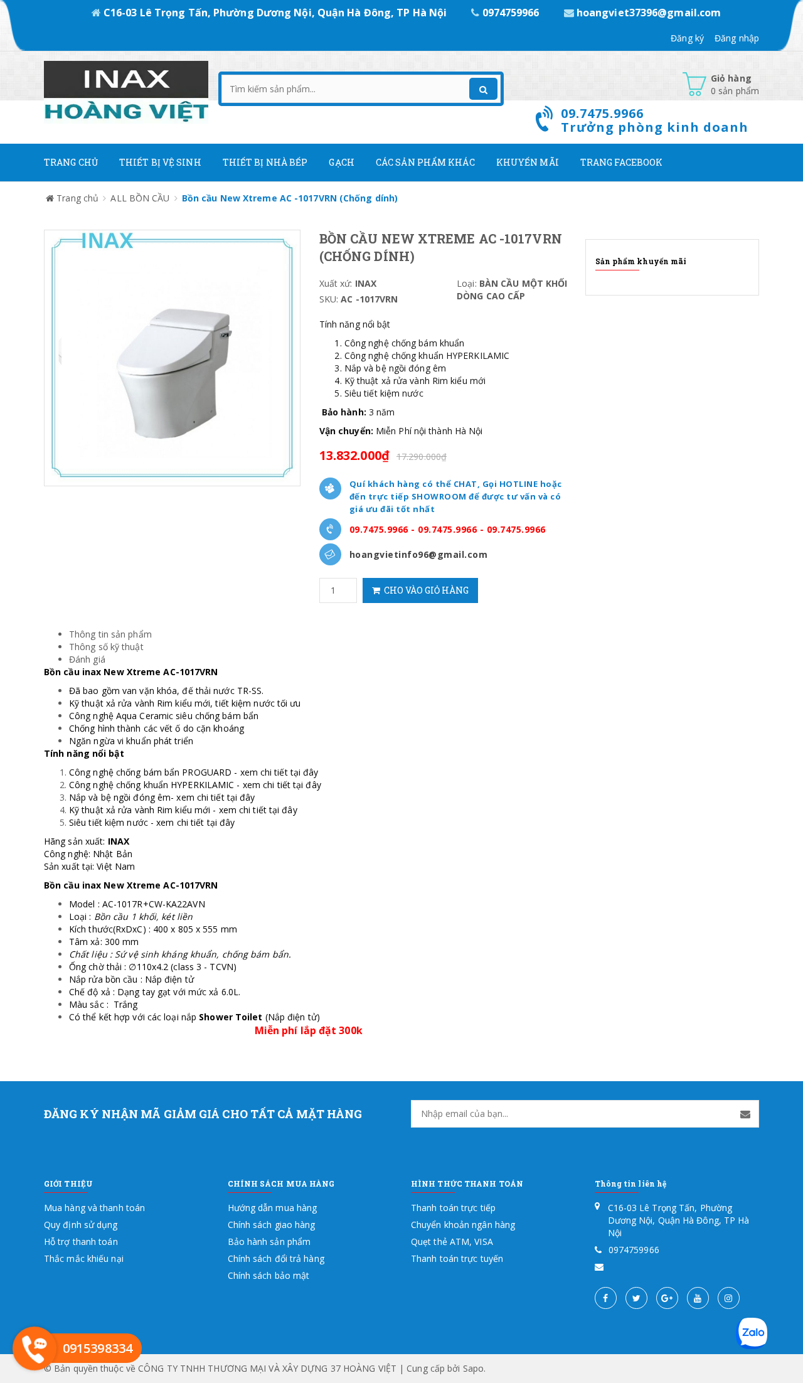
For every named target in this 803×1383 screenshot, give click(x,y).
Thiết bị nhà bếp (265, 162)
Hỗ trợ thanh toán (81, 1241)
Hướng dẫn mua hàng (272, 1208)
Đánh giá (87, 659)
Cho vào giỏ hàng (424, 590)
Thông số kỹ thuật (106, 647)
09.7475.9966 (378, 529)
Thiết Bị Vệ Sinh (160, 162)
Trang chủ (71, 162)
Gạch (341, 162)
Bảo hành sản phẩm (269, 1241)
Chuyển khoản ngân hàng (463, 1225)
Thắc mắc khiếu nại (84, 1258)
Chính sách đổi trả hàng (276, 1258)
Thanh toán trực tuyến (457, 1258)
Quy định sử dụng (81, 1225)
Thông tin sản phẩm (110, 634)
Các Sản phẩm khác (425, 162)
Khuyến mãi (527, 162)
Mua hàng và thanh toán (94, 1208)
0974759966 (510, 12)
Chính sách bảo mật (269, 1275)
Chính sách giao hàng (272, 1225)
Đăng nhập (737, 38)
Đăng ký (687, 38)
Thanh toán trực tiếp (453, 1208)
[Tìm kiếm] (483, 89)
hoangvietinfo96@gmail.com (418, 554)
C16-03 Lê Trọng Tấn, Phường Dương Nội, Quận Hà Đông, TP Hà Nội (275, 12)
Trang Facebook (621, 162)
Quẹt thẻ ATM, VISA (452, 1241)
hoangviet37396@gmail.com (647, 12)
